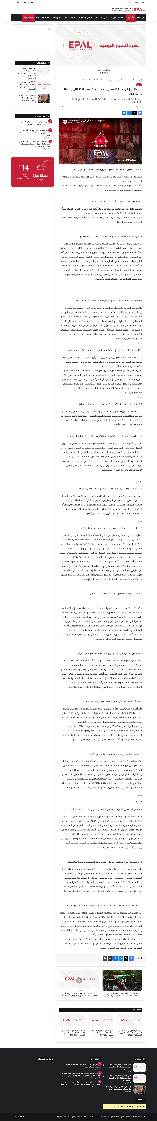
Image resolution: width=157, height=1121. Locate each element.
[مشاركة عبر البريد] (110, 958)
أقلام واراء (57, 17)
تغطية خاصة (70, 17)
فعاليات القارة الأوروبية (88, 17)
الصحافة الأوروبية (118, 17)
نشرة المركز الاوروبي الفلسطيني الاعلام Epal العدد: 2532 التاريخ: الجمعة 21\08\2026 (101, 1033)
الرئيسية (140, 17)
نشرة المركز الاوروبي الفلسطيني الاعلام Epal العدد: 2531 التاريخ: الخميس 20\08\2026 (73, 1033)
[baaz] (14, 2)
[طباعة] (105, 958)
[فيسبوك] (140, 113)
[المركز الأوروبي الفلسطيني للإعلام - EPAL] (128, 9)
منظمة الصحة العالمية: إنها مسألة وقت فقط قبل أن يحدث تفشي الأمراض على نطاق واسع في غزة (34, 133)
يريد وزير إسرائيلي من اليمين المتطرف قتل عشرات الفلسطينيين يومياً (26, 97)
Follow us (141, 1100)
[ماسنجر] (124, 113)
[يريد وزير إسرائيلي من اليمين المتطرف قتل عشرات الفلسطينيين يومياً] (44, 98)
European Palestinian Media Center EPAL (132, 1117)
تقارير (105, 17)
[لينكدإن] (129, 113)
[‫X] (134, 113)
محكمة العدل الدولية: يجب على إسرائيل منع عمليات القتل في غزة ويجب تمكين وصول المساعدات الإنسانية (34, 144)
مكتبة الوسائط (44, 17)
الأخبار (131, 17)
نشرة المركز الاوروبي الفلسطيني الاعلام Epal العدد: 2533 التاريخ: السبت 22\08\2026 (130, 1033)
